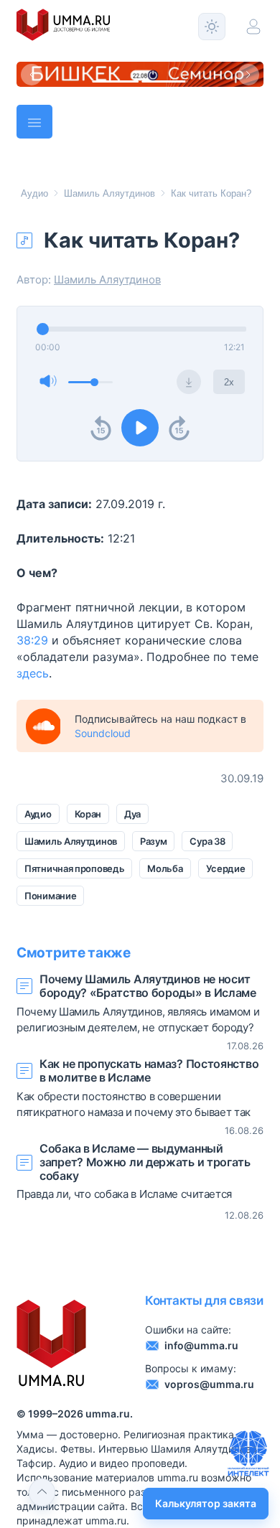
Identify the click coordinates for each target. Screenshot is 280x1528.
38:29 (32, 640)
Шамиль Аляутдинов (109, 193)
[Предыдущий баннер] (31, 74)
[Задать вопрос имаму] (248, 1453)
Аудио (34, 193)
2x (229, 382)
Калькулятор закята (205, 1503)
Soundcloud (103, 733)
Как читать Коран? (211, 193)
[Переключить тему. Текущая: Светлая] (211, 26)
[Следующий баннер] (248, 74)
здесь (33, 673)
